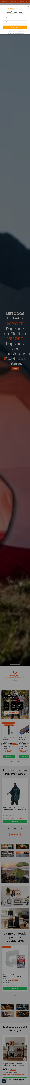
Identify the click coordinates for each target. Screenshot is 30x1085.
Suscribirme (15, 27)
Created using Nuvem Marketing (15, 33)
